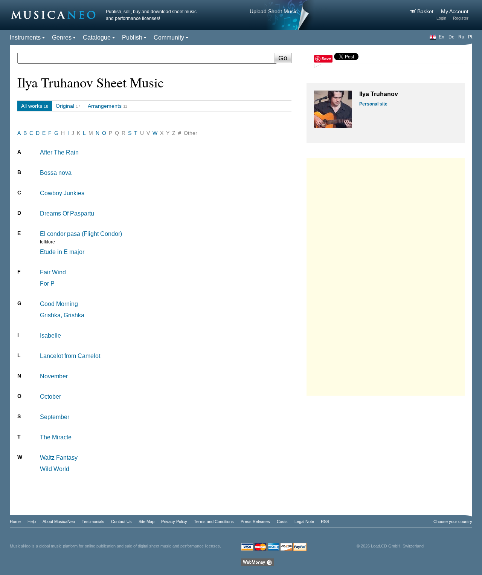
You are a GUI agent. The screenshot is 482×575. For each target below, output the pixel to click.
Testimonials (93, 521)
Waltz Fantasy (59, 457)
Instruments (25, 37)
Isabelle (50, 335)
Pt (470, 37)
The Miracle (56, 437)
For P (47, 283)
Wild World (54, 469)
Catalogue (97, 37)
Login (441, 18)
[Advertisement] (385, 275)
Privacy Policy (174, 521)
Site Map (146, 521)
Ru (461, 37)
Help (31, 521)
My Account (454, 11)
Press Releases (255, 521)
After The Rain (59, 152)
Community (169, 37)
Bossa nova (56, 173)
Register (460, 18)
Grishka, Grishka (62, 315)
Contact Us (121, 521)
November (54, 376)
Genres (62, 37)
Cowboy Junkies (62, 193)
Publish (132, 37)
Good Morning (59, 304)
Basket (426, 11)
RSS (325, 521)
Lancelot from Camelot (70, 356)
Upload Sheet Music (273, 11)
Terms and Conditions (214, 521)
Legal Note (304, 521)
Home (15, 521)
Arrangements (105, 106)
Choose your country (452, 521)
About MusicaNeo (59, 521)
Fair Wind (53, 272)
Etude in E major (62, 252)
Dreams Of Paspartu (67, 213)
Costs (282, 521)
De (451, 37)
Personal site (373, 104)
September (54, 417)
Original (65, 106)
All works (31, 106)
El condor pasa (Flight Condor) (81, 234)
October (50, 396)
